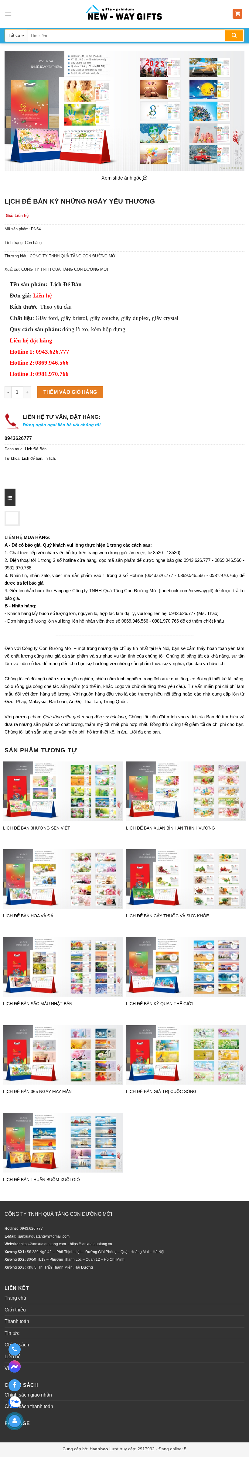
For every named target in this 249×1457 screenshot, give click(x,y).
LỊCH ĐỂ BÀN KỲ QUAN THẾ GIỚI (159, 1003)
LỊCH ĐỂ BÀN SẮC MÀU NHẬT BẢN (37, 1003)
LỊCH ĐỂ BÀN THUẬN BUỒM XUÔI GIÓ (41, 1179)
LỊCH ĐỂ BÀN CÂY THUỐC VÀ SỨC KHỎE (167, 915)
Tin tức (12, 1333)
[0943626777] (14, 1349)
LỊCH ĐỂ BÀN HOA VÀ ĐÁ (28, 915)
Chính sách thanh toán (29, 1406)
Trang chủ (15, 1298)
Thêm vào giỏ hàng (70, 392)
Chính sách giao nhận (28, 1394)
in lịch (50, 458)
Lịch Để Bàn (35, 449)
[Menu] (8, 13)
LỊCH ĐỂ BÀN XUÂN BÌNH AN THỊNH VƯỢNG (170, 828)
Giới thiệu (15, 1309)
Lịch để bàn (32, 458)
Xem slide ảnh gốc (121, 177)
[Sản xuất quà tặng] (124, 14)
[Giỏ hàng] (238, 14)
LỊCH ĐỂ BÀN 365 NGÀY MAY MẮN (37, 1091)
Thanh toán (17, 1321)
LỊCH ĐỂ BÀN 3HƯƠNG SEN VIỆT (36, 828)
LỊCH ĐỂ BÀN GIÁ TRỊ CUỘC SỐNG (161, 1091)
